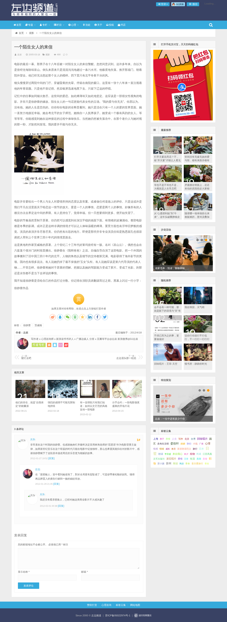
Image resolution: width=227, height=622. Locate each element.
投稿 (111, 24)
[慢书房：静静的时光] (198, 359)
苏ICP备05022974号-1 (117, 615)
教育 (173, 449)
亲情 (168, 439)
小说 (195, 443)
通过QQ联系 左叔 (55, 345)
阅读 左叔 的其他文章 (39, 345)
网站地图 (135, 605)
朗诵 (160, 454)
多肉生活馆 (163, 444)
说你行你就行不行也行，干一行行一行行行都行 (197, 339)
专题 (30, 24)
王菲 (186, 459)
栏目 (59, 24)
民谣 (198, 454)
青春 (187, 463)
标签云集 (121, 605)
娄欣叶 (174, 443)
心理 (73, 24)
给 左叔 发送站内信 (60, 345)
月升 (32, 439)
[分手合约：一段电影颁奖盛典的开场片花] (127, 397)
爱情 (180, 458)
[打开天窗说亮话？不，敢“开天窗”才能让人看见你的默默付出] (167, 152)
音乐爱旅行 (197, 463)
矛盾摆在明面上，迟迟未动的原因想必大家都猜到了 (197, 188)
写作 (180, 439)
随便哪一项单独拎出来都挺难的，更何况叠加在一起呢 (197, 217)
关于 (99, 24)
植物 (192, 453)
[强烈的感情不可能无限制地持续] (62, 397)
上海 (155, 439)
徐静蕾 (27, 325)
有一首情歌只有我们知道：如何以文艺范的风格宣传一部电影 (93, 406)
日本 (201, 448)
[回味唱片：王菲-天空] (167, 359)
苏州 (168, 463)
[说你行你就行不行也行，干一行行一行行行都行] (198, 331)
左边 (37, 469)
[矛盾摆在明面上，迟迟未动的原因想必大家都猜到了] (198, 181)
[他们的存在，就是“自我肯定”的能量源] (30, 397)
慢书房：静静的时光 (196, 363)
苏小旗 (160, 463)
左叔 (19, 54)
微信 (194, 4)
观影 (31, 33)
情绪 (161, 449)
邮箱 (84, 571)
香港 (207, 463)
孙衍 (189, 443)
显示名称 (23, 571)
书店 (123, 24)
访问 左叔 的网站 (49, 345)
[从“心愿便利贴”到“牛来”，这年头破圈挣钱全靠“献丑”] (167, 209)
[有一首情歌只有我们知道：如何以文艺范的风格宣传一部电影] (95, 397)
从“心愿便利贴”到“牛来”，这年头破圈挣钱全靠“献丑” (167, 217)
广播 (201, 444)
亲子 (162, 439)
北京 (187, 439)
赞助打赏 (92, 605)
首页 (18, 24)
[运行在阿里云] (143, 615)
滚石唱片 (171, 458)
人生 (174, 439)
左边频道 (34, 10)
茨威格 (38, 325)
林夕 (186, 454)
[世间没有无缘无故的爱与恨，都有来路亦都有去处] (198, 152)
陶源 (181, 463)
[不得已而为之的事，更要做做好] (167, 331)
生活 (192, 458)
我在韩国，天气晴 (194, 307)
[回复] (51, 458)
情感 (155, 449)
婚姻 (183, 444)
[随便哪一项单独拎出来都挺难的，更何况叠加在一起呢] (198, 209)
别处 (87, 24)
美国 (198, 459)
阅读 (175, 463)
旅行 (195, 448)
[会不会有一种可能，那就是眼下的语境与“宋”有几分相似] (167, 303)
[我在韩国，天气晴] (198, 303)
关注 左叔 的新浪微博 (66, 345)
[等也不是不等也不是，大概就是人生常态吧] (167, 181)
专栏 (44, 24)
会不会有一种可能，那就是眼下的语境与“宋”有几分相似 (167, 311)
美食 (205, 458)
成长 (168, 449)
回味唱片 (202, 438)
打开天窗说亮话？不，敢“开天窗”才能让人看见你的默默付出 (167, 160)
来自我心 (177, 453)
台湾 (193, 439)
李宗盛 (168, 454)
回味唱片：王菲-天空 (165, 363)
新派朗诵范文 (184, 448)
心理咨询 (106, 605)
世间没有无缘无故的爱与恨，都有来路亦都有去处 (197, 160)
